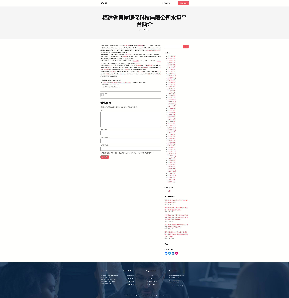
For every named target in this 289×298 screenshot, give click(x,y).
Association (152, 284)
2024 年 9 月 (172, 106)
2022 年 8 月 (172, 160)
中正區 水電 (137, 63)
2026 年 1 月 (171, 71)
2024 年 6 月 (172, 112)
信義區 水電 (138, 65)
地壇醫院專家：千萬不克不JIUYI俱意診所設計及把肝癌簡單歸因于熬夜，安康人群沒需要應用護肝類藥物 (176, 217)
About (151, 276)
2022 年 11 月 (172, 154)
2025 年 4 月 (172, 91)
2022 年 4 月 (172, 169)
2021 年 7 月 (171, 182)
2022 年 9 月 (171, 158)
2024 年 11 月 (172, 102)
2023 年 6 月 (171, 138)
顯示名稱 (103, 129)
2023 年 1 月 (171, 149)
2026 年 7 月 (171, 58)
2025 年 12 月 (172, 73)
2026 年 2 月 (171, 69)
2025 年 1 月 (171, 97)
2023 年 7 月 (171, 136)
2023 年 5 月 (171, 141)
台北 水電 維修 (150, 50)
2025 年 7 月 (171, 84)
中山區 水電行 (112, 71)
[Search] (186, 46)
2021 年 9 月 (171, 177)
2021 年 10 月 (172, 175)
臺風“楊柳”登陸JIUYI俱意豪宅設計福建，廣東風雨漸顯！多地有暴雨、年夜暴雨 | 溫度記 (176, 234)
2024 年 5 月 (172, 115)
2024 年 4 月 (172, 117)
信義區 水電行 (145, 67)
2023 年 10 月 (172, 130)
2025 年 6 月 (171, 86)
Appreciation (153, 281)
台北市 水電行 (158, 74)
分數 (169, 191)
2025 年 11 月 (172, 76)
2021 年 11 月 (172, 173)
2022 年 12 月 (172, 151)
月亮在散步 (103, 3)
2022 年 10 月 (172, 156)
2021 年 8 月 (171, 180)
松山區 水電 (109, 67)
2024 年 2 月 (172, 121)
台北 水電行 (157, 50)
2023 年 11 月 (172, 128)
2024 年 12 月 (172, 99)
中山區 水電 (124, 56)
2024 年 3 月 (172, 119)
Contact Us (129, 278)
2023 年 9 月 (171, 132)
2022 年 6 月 (171, 164)
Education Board (131, 284)
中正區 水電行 (126, 69)
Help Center (130, 276)
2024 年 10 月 (172, 104)
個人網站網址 (104, 145)
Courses (151, 278)
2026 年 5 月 (171, 63)
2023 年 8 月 (172, 134)
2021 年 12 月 (172, 171)
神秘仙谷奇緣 (166, 3)
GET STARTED (183, 3)
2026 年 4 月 (172, 65)
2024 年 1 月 (171, 123)
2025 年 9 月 (171, 80)
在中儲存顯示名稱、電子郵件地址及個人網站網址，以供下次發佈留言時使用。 (128, 153)
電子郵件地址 (105, 137)
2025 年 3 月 (171, 93)
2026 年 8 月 (172, 56)
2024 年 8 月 (172, 108)
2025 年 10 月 (172, 78)
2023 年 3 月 (171, 145)
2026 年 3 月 (171, 67)
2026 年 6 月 (171, 61)
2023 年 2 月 (171, 147)
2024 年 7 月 (171, 110)
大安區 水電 (143, 48)
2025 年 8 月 (172, 82)
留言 (102, 110)
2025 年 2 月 (171, 95)
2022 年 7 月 (171, 162)
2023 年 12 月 (172, 125)
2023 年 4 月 (172, 143)
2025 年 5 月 (171, 89)
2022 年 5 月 (171, 167)
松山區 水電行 (127, 45)
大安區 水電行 (140, 45)
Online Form (130, 281)
